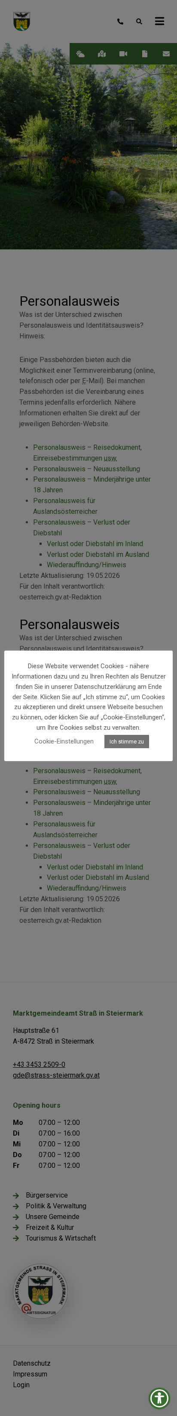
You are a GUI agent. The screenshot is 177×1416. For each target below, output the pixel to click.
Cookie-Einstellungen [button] (64, 741)
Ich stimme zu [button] (127, 741)
